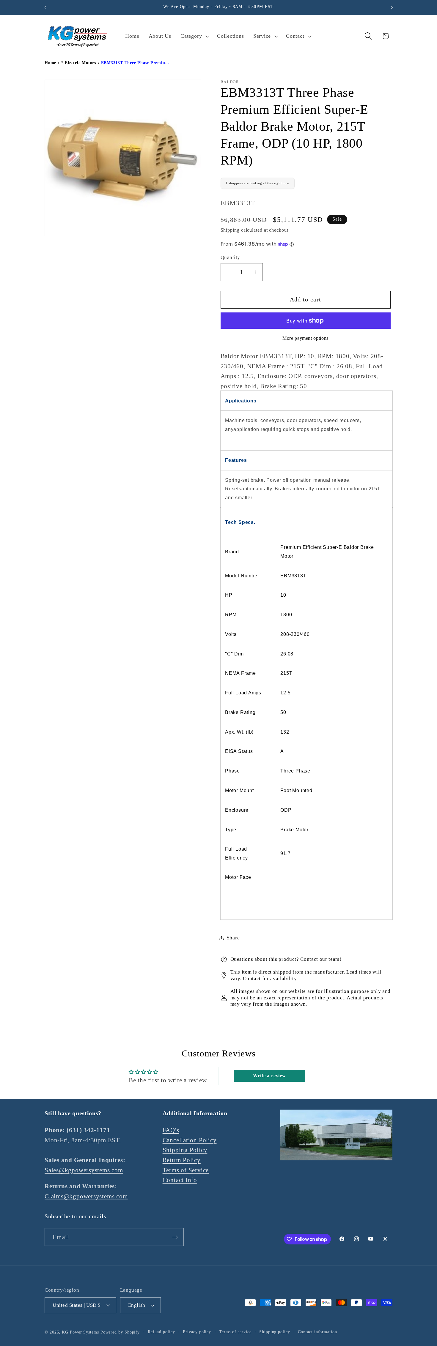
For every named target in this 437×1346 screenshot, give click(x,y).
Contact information (317, 1331)
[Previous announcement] (45, 7)
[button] (194, 36)
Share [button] (233, 938)
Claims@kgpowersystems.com (86, 1195)
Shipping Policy (185, 1149)
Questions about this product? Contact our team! (286, 959)
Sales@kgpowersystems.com (84, 1169)
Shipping (230, 230)
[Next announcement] (391, 7)
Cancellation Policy (190, 1140)
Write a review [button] (269, 1075)
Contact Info (180, 1179)
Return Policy (182, 1160)
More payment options (305, 338)
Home (50, 63)
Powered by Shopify (120, 1331)
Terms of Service (186, 1169)
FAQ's (171, 1130)
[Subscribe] (174, 1237)
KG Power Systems (80, 1331)
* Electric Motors (78, 63)
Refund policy (161, 1331)
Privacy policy (197, 1331)
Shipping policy (274, 1331)
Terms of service (235, 1331)
